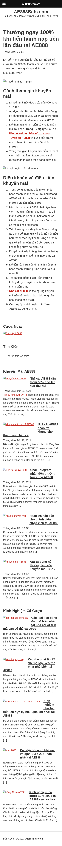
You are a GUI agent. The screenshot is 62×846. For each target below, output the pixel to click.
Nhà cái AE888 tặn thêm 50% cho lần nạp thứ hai (43, 382)
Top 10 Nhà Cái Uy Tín (15, 395)
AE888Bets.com (31, 11)
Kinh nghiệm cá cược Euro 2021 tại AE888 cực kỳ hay (43, 795)
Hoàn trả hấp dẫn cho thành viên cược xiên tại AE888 (43, 519)
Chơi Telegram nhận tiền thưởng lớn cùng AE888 (42, 473)
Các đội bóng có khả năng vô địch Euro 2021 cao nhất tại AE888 (38, 754)
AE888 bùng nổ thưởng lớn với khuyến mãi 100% (42, 565)
